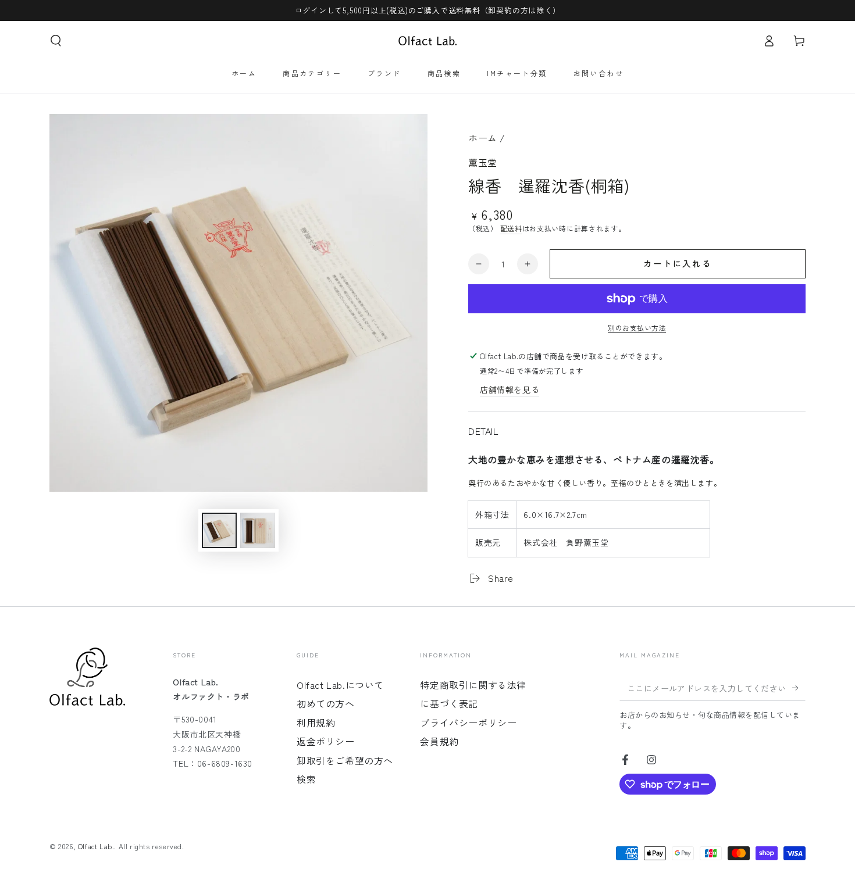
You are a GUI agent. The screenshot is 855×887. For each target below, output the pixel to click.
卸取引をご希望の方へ (345, 760)
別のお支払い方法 (637, 327)
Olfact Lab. (96, 846)
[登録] (799, 687)
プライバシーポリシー (468, 722)
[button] (56, 40)
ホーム (482, 138)
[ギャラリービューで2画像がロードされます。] (257, 530)
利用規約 (316, 722)
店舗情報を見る (509, 389)
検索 (306, 779)
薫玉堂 (482, 162)
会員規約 (439, 741)
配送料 (511, 228)
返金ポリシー (326, 741)
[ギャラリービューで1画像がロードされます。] (219, 530)
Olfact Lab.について (340, 685)
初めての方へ (326, 703)
